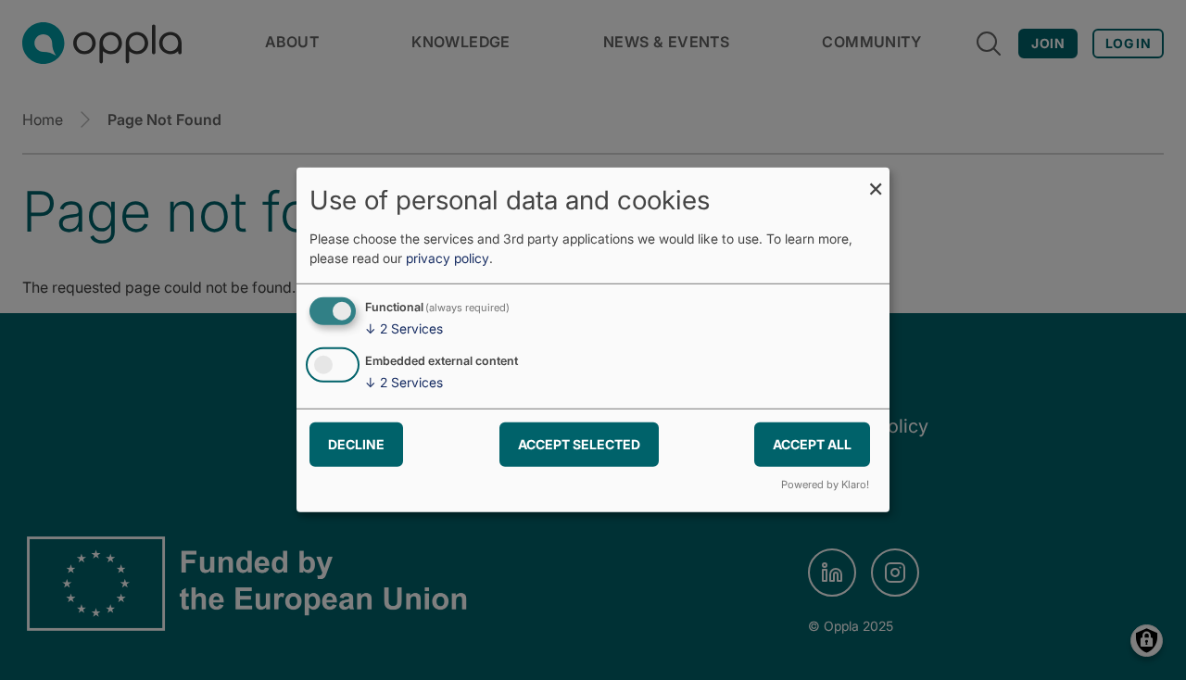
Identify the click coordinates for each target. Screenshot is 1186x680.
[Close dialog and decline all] (876, 179)
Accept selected (579, 443)
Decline (356, 443)
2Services (404, 328)
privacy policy (447, 258)
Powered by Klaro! (825, 484)
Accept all (812, 443)
